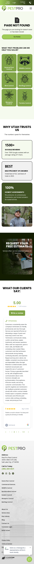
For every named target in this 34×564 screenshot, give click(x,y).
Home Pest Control (8, 481)
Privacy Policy (6, 540)
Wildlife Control (7, 488)
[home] (12, 8)
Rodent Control (7, 495)
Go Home (17, 37)
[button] (30, 8)
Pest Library (6, 516)
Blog (3, 520)
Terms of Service (7, 544)
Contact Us (22, 2)
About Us (5, 509)
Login (14, 3)
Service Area (6, 513)
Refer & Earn (8, 2)
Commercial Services (8, 484)
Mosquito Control (7, 498)
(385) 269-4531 (8, 468)
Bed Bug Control (7, 502)
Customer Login (7, 527)
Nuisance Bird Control (9, 491)
